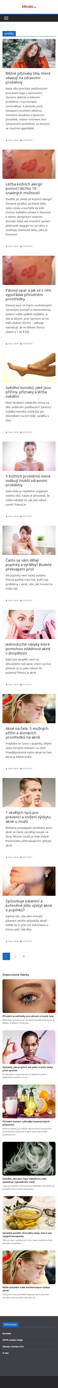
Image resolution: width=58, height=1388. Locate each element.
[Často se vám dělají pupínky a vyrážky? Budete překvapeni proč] (29, 540)
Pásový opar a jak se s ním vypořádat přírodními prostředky (28, 295)
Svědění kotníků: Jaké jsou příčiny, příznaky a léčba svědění (28, 392)
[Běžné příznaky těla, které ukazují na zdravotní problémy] (29, 53)
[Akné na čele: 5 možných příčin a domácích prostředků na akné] (29, 708)
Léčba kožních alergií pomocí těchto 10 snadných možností (24, 188)
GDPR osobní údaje (12, 1340)
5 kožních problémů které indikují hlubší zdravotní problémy (28, 480)
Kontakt (6, 1333)
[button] (6, 18)
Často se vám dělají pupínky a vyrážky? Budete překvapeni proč (29, 565)
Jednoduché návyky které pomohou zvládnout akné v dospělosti (28, 649)
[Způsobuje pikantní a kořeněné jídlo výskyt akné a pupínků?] (29, 881)
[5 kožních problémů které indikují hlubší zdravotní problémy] (29, 456)
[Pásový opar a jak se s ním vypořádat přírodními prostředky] (29, 270)
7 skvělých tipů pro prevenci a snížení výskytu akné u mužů (28, 817)
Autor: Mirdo (13, 140)
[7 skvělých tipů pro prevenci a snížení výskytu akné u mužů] (29, 792)
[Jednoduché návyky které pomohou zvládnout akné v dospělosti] (29, 624)
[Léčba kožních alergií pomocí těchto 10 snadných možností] (29, 164)
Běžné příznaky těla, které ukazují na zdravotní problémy (28, 78)
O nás (5, 1352)
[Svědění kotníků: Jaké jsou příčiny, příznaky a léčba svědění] (29, 367)
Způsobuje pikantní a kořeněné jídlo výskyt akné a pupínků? (29, 905)
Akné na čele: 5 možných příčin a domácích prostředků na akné (27, 733)
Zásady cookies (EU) (13, 1346)
